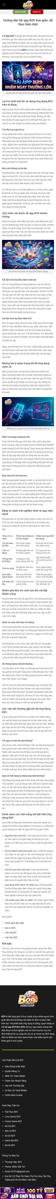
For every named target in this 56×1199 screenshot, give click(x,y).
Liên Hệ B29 (10, 932)
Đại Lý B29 (10, 928)
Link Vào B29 (11, 937)
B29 (3, 1016)
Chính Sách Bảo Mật (14, 923)
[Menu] (3, 4)
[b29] (28, 5)
